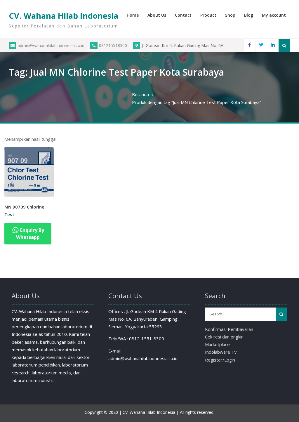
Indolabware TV (221, 352)
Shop (230, 15)
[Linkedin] (273, 45)
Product (208, 15)
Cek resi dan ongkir (224, 337)
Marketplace (217, 344)
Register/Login (220, 360)
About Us (156, 15)
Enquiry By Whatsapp (30, 233)
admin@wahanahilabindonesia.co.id (51, 45)
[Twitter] (261, 45)
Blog (248, 15)
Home (133, 15)
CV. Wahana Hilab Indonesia (63, 15)
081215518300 (113, 45)
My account (274, 15)
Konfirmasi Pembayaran (229, 329)
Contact (183, 15)
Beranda (140, 94)
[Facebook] (249, 45)
